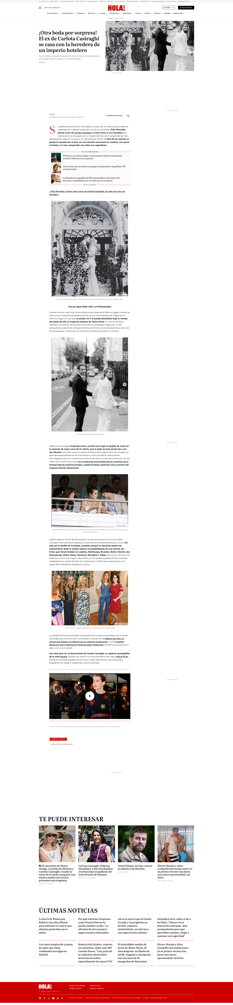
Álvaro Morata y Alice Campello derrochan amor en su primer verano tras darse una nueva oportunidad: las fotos (175, 871)
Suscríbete (186, 8)
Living (137, 13)
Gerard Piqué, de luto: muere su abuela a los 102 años (135, 867)
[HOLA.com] (116, 8)
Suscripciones (77, 986)
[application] (89, 696)
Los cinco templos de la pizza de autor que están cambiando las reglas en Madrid (56, 949)
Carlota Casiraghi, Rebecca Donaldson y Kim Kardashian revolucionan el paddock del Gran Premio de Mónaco (95, 870)
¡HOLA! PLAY (122, 656)
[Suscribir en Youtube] (58, 998)
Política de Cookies (97, 998)
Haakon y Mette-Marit (67, 1)
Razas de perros (120, 1)
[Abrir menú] (40, 8)
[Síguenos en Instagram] (40, 998)
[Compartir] (128, 116)
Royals (63, 656)
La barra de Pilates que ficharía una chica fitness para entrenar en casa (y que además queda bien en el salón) (55, 925)
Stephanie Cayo (92, 1)
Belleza (91, 13)
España (167, 8)
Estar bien (114, 13)
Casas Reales (67, 13)
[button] (89, 695)
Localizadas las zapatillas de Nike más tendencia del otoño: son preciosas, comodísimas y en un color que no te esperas (91, 179)
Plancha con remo (132, 1)
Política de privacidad (126, 998)
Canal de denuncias (155, 998)
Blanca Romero (80, 1)
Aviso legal (76, 998)
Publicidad (75, 988)
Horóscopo (178, 13)
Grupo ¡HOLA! (97, 988)
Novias (157, 13)
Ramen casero (171, 1)
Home (110, 18)
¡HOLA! (52, 114)
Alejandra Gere (144, 1)
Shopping (127, 13)
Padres (167, 13)
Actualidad (52, 13)
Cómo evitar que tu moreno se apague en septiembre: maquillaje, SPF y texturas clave (94, 167)
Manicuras (102, 1)
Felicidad (110, 1)
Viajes (147, 13)
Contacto (95, 986)
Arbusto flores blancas (158, 1)
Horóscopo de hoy (183, 1)
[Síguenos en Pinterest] (62, 998)
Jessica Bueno (54, 1)
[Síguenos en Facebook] (45, 998)
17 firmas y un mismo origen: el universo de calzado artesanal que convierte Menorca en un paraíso (92, 157)
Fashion (80, 13)
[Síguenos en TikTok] (53, 998)
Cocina (102, 13)
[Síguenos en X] (49, 998)
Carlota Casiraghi (82, 133)
